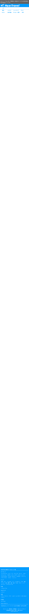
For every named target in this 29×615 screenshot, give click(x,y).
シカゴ (13, 596)
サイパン (6, 596)
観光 (3, 10)
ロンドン (20, 573)
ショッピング (16, 10)
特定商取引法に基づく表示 (11, 610)
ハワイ (10, 596)
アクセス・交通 (16, 12)
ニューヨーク (18, 596)
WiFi (23, 12)
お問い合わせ (20, 610)
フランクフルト (4, 577)
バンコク (3, 582)
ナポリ (24, 573)
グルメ (22, 10)
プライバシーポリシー (21, 608)
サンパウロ (3, 601)
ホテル (3, 12)
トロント (3, 597)
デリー (5, 581)
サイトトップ (5, 608)
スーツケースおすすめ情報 (15, 605)
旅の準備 (9, 12)
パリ (3, 8)
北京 (14, 582)
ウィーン (23, 574)
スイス (19, 574)
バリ (13, 581)
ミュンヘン (14, 577)
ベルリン (9, 577)
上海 (11, 582)
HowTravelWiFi (23, 605)
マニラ (20, 582)
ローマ (16, 574)
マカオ (16, 582)
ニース (9, 573)
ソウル (22, 581)
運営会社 (10, 608)
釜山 (25, 581)
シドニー (3, 592)
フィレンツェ (3, 574)
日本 (2, 581)
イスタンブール (4, 588)
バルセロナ (18, 576)
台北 (6, 582)
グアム (2, 596)
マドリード (23, 576)
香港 (9, 582)
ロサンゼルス (23, 596)
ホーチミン (3, 584)
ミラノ (12, 574)
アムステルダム (4, 576)
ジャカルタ (9, 581)
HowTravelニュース (5, 605)
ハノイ (23, 582)
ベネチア (8, 574)
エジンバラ (16, 573)
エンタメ (9, 10)
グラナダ (9, 576)
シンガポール (17, 581)
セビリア (13, 576)
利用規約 (15, 608)
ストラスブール (4, 573)
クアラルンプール (9, 584)
